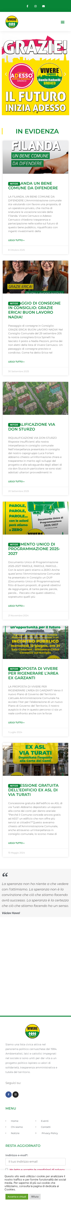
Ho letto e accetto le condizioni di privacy (37, 1169)
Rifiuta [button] (34, 1196)
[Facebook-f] (27, 6)
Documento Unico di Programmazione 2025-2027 (34, 549)
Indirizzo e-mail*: (16, 1155)
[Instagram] (35, 6)
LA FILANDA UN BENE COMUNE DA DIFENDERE (33, 185)
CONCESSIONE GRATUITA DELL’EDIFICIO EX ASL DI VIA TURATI (33, 790)
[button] (63, 22)
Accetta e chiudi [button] (17, 1196)
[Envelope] (43, 6)
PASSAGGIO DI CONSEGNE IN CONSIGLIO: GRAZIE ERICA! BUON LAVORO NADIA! (34, 310)
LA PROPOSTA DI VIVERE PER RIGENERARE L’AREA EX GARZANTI (33, 673)
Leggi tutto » (16, 240)
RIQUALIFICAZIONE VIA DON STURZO (31, 426)
